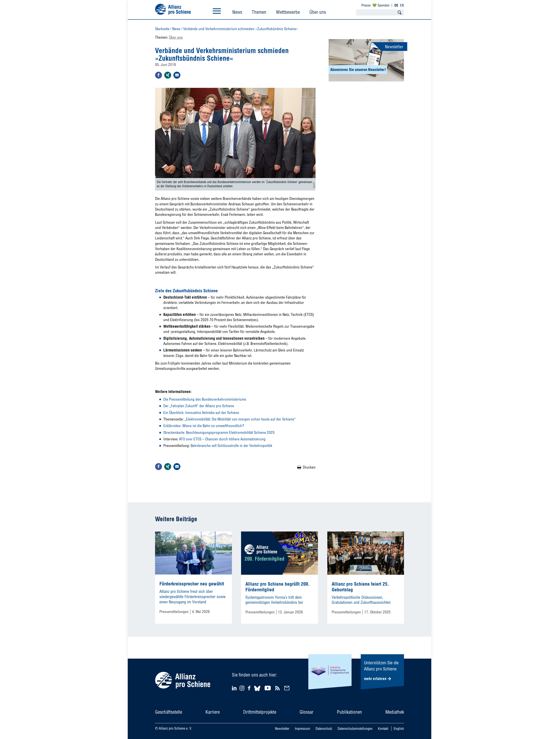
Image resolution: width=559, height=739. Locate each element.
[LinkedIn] (235, 688)
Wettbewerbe (288, 12)
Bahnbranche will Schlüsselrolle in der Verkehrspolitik (231, 445)
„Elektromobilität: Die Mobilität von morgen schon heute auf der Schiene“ (240, 419)
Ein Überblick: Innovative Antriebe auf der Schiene (201, 412)
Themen (259, 12)
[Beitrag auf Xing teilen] (167, 75)
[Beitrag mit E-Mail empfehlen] (176, 75)
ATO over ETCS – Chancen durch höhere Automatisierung (222, 439)
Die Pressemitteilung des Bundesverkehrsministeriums (204, 399)
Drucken (309, 467)
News (237, 12)
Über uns (317, 12)
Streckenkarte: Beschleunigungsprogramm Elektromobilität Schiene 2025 (219, 432)
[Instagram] (242, 689)
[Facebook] (250, 688)
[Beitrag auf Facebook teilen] (158, 75)
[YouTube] (268, 688)
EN (402, 5)
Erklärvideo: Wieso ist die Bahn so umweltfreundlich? (203, 425)
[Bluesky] (257, 691)
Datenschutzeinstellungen (355, 728)
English (399, 728)
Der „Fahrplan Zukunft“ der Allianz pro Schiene (198, 405)
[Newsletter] (287, 688)
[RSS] (278, 688)
